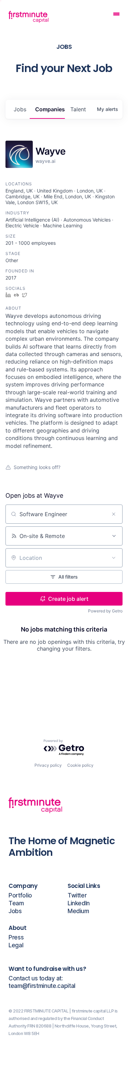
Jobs (15, 911)
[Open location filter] (113, 557)
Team (16, 903)
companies (50, 109)
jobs (20, 109)
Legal (16, 945)
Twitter (77, 895)
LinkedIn (79, 903)
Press (16, 937)
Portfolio (20, 895)
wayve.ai (45, 161)
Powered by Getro (105, 610)
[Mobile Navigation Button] (116, 15)
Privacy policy (48, 765)
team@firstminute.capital (42, 986)
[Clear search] (113, 514)
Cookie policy (80, 765)
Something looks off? (37, 467)
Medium (78, 911)
